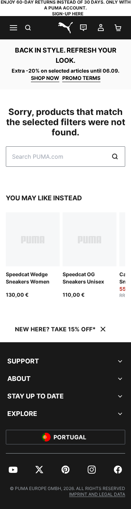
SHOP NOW (45, 78)
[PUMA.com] (65, 27)
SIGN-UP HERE (67, 13)
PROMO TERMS (81, 78)
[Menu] (13, 27)
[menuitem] (13, 469)
